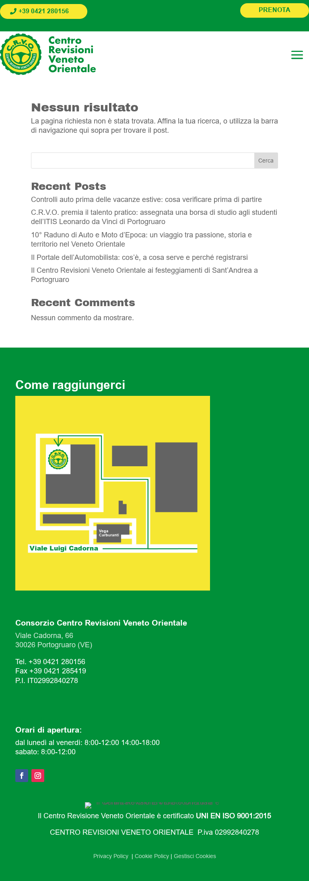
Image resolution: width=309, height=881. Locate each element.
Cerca (266, 160)
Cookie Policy (152, 856)
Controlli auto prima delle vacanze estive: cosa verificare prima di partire (146, 200)
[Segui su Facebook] (21, 775)
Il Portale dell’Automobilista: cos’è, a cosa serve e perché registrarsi (139, 257)
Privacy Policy (112, 856)
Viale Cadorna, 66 (44, 636)
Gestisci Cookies (195, 856)
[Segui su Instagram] (37, 775)
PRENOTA (274, 10)
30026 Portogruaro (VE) (53, 645)
